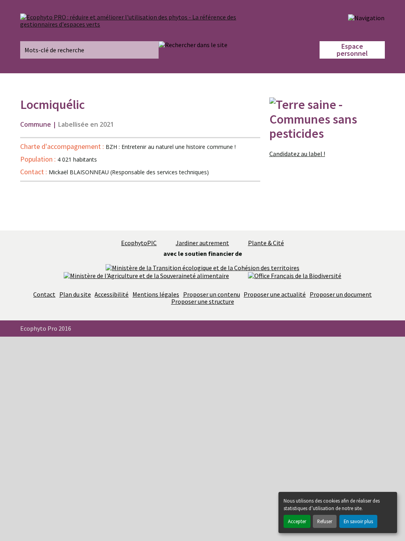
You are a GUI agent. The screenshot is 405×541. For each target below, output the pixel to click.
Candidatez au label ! (297, 154)
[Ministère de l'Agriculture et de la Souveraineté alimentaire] (146, 275)
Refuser (324, 521)
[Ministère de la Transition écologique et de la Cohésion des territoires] (202, 267)
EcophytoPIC (139, 243)
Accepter (297, 521)
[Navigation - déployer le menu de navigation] (366, 17)
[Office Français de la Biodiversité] (294, 275)
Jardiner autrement (202, 243)
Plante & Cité (266, 243)
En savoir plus (358, 521)
